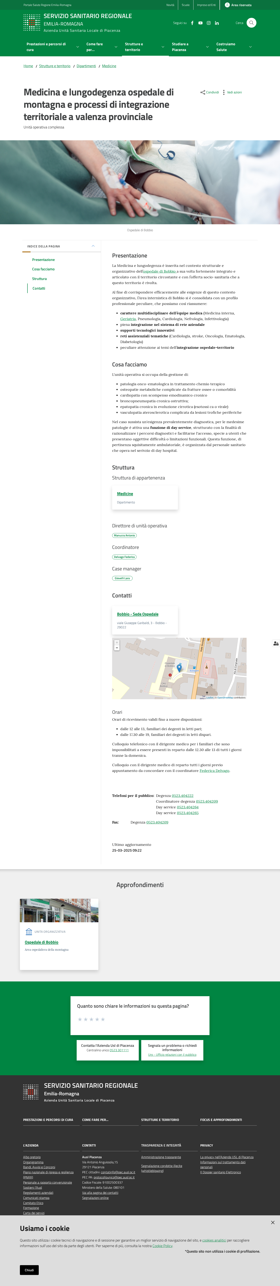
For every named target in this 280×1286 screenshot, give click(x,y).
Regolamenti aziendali (38, 1192)
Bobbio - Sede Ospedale (137, 614)
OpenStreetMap (225, 697)
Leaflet (209, 697)
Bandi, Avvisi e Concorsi (39, 1167)
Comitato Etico (33, 1202)
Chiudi (29, 1270)
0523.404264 (188, 807)
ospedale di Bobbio (160, 271)
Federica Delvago (214, 770)
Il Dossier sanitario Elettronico (220, 1172)
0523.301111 (119, 1050)
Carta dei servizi (33, 1212)
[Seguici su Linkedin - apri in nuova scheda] (215, 22)
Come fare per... (95, 1119)
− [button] (117, 648)
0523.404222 (182, 795)
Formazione (31, 1207)
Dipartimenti (86, 66)
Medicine (109, 66)
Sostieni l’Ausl (32, 1187)
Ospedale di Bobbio (41, 942)
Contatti (89, 1145)
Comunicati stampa (36, 1197)
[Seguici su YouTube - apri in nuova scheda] (199, 22)
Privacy (206, 1145)
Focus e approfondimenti (221, 1119)
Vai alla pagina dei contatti (100, 1192)
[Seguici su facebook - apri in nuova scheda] (191, 22)
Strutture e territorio (55, 66)
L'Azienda (31, 1145)
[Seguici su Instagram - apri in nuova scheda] (207, 22)
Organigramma (33, 1162)
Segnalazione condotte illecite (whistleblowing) (161, 1168)
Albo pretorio (32, 1157)
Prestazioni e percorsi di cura (48, 1119)
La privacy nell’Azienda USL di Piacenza (227, 1157)
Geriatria (128, 318)
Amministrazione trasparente (161, 1157)
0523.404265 (188, 812)
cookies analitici (214, 1240)
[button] (251, 23)
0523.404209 (207, 801)
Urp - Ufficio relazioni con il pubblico (172, 1054)
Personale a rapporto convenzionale (47, 1182)
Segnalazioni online (95, 1197)
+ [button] (117, 642)
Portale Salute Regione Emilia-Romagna (47, 5)
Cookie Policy (162, 1246)
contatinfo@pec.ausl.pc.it (118, 1172)
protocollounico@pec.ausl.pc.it (114, 1177)
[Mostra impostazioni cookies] (276, 643)
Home (28, 66)
